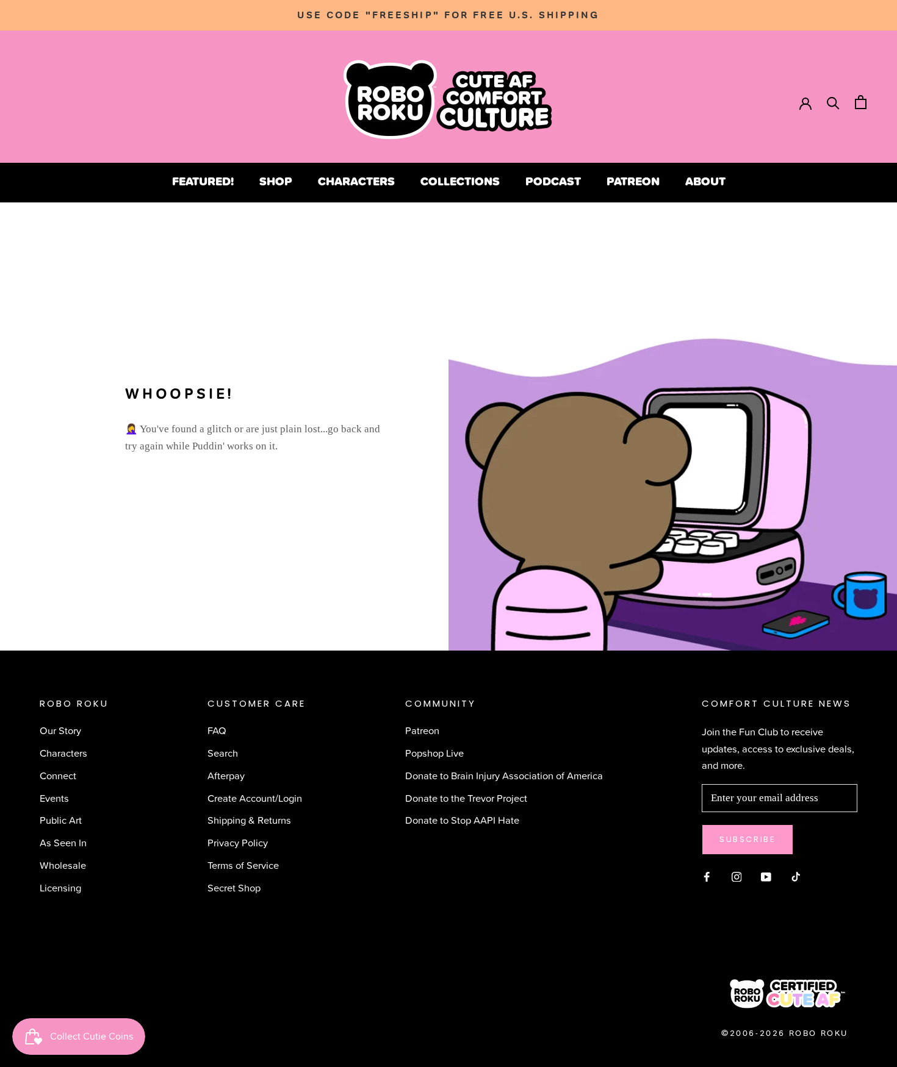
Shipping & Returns (249, 820)
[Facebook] (707, 875)
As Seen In (63, 842)
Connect (58, 775)
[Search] (833, 102)
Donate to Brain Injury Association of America (504, 775)
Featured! (203, 181)
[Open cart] (860, 102)
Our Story (60, 730)
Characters (356, 181)
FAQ (216, 730)
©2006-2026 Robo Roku (784, 1033)
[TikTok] (796, 875)
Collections (460, 181)
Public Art (61, 820)
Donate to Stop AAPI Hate (462, 820)
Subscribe (747, 839)
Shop (275, 181)
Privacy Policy (237, 842)
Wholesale (63, 865)
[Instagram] (737, 875)
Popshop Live (434, 753)
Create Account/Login (254, 798)
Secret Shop (234, 887)
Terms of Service (243, 865)
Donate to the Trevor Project (466, 798)
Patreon (633, 181)
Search (222, 753)
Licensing (60, 887)
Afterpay (226, 775)
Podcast (553, 181)
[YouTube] (766, 875)
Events (54, 798)
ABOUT (705, 181)
